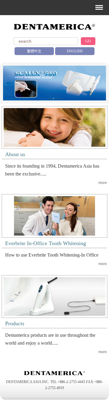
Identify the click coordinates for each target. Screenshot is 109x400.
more (102, 183)
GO (88, 41)
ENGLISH (75, 51)
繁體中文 (34, 51)
